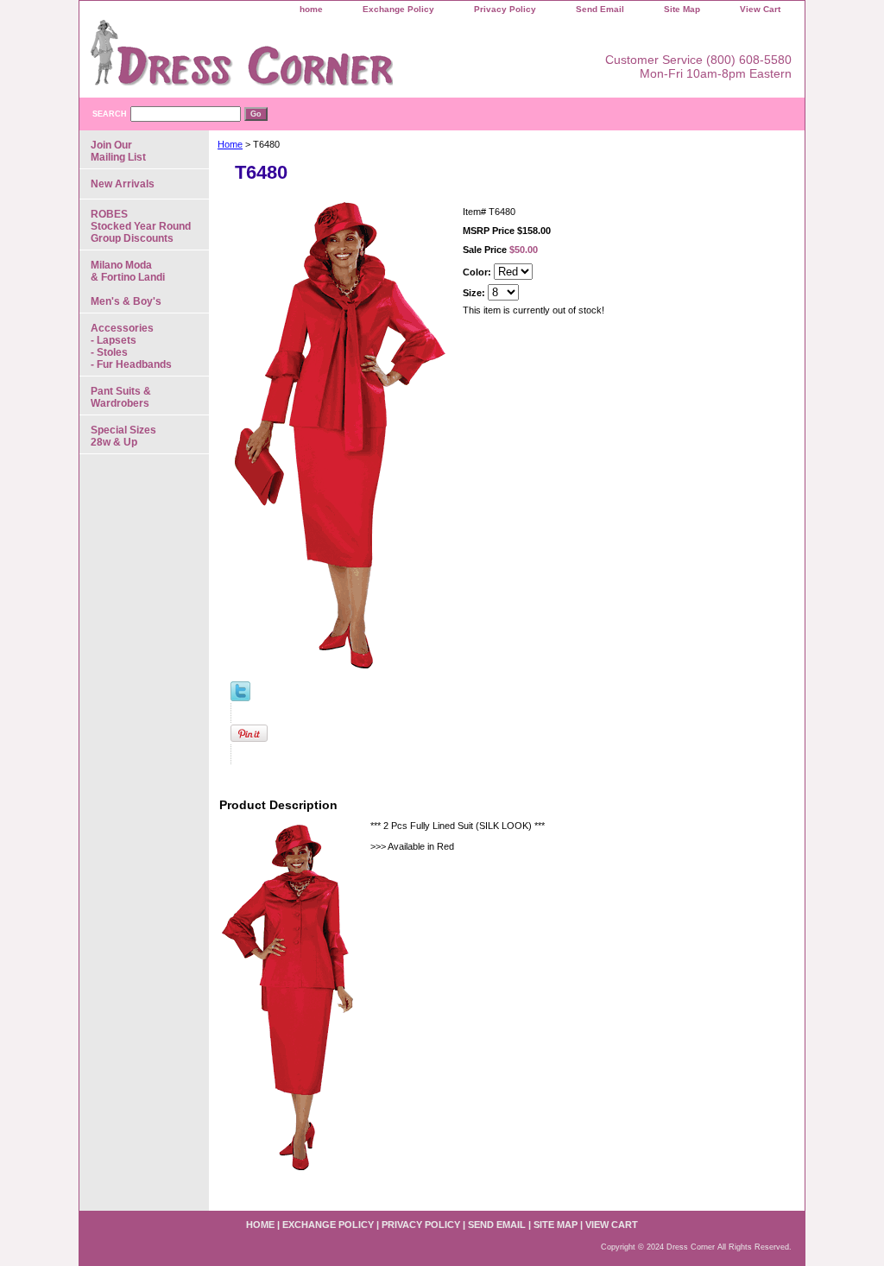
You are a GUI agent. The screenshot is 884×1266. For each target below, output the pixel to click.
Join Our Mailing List (118, 151)
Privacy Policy (505, 9)
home (311, 9)
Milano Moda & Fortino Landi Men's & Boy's (128, 283)
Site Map (682, 9)
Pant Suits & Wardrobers (121, 397)
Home (230, 144)
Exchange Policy (398, 9)
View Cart (760, 9)
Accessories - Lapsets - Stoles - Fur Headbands (131, 346)
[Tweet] (240, 698)
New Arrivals (123, 184)
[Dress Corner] (295, 59)
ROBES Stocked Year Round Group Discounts (141, 226)
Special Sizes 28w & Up (123, 436)
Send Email (600, 9)
